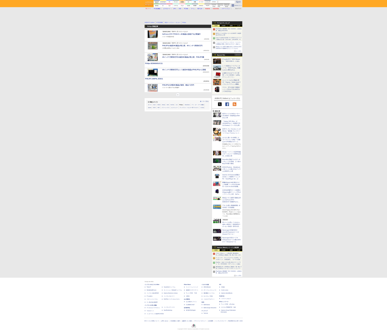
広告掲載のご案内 (175, 321)
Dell (168, 104)
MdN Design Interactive (210, 307)
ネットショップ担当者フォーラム (173, 290)
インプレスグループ (220, 321)
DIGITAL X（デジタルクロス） (172, 299)
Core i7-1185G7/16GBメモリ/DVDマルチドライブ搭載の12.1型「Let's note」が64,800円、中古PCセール (229, 39)
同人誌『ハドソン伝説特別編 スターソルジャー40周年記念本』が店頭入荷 (231, 154)
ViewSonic (187, 104)
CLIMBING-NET (190, 304)
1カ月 (238, 25)
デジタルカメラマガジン (153, 307)
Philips (181, 104)
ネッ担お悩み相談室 (152, 302)
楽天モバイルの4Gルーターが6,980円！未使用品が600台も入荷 (231, 115)
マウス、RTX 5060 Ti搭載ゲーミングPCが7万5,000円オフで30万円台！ (231, 89)
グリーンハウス (165, 107)
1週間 (231, 25)
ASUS (158, 104)
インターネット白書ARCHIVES (155, 313)
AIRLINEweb (207, 287)
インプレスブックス (169, 307)
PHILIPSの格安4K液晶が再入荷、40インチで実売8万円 (182, 45)
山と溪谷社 (187, 299)
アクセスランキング (223, 23)
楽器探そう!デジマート (192, 290)
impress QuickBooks (226, 293)
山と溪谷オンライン (191, 301)
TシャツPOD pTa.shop (227, 304)
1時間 (215, 25)
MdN (203, 302)
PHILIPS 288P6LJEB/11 (154, 79)
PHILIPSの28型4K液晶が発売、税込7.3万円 (178, 85)
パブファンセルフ (226, 298)
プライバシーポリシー (200, 321)
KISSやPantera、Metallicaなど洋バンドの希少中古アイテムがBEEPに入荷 (231, 169)
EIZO (154, 107)
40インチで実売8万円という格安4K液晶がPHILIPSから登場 (184, 70)
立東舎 (188, 296)
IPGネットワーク (223, 301)
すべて (149, 104)
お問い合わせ (164, 321)
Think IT (149, 287)
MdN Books (207, 304)
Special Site (221, 55)
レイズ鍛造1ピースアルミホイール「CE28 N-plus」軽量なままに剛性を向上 (231, 68)
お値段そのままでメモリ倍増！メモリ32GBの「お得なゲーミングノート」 (231, 75)
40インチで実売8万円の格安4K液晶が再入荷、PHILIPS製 (183, 57)
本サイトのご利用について (151, 321)
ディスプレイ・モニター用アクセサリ (189, 107)
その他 (202, 107)
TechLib (206, 313)
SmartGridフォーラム (169, 287)
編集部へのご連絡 (187, 321)
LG (176, 104)
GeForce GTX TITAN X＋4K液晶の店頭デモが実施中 (181, 34)
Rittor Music (187, 284)
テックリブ (205, 310)
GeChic (172, 104)
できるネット (150, 310)
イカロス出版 (205, 284)
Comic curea (224, 290)
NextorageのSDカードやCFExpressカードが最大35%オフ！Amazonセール (231, 240)
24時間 (223, 25)
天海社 (223, 287)
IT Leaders (149, 296)
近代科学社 (187, 307)
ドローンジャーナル (152, 299)
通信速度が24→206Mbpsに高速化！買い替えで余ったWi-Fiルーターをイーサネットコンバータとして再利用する (229, 268)
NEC (159, 107)
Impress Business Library (171, 293)
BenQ (163, 104)
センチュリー (174, 107)
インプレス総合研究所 (153, 293)
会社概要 (210, 321)
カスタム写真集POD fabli (228, 307)
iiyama (149, 107)
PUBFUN (221, 296)
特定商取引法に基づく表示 (235, 321)
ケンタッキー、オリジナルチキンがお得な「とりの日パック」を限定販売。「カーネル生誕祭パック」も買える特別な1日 (228, 259)
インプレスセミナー (169, 296)
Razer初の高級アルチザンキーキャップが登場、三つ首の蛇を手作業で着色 (231, 161)
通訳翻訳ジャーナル (209, 293)
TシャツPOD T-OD (191, 293)
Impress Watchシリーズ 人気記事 (228, 247)
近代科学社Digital (191, 310)
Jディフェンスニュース (210, 290)
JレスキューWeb (208, 296)
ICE (220, 284)
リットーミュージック (192, 287)
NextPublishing (168, 310)
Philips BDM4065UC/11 (154, 63)
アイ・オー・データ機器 (198, 104)
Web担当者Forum (151, 290)
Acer (154, 104)
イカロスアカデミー (209, 299)
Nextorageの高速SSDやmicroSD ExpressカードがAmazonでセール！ (230, 232)
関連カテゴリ (154, 102)
